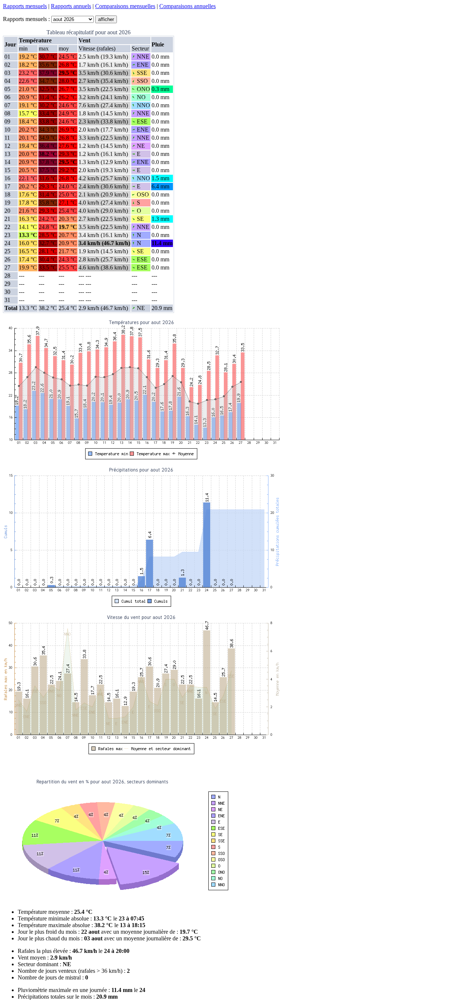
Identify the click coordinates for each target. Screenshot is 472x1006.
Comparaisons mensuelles (125, 6)
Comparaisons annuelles (187, 6)
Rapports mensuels (25, 6)
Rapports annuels (71, 6)
